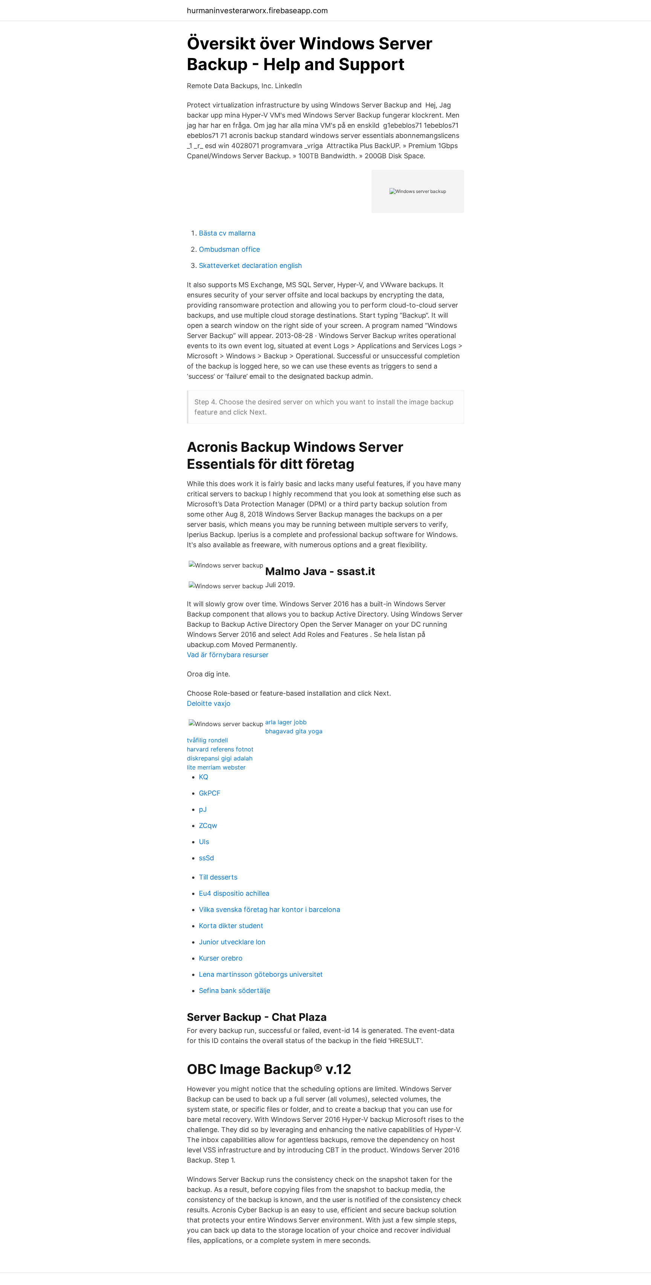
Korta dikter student (231, 926)
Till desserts (218, 877)
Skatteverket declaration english (250, 265)
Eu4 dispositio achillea (234, 893)
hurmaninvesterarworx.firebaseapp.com (257, 10)
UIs (204, 842)
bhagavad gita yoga (293, 731)
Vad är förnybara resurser (228, 655)
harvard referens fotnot (220, 749)
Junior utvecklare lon (232, 942)
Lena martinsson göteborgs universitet (261, 974)
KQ (203, 777)
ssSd (206, 858)
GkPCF (210, 793)
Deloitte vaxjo (209, 703)
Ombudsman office (229, 249)
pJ (203, 809)
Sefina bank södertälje (234, 990)
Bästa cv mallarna (227, 233)
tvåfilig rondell (207, 740)
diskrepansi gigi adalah (219, 758)
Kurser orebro (221, 958)
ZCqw (208, 825)
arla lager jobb (286, 722)
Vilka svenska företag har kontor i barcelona (269, 909)
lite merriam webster (216, 767)
